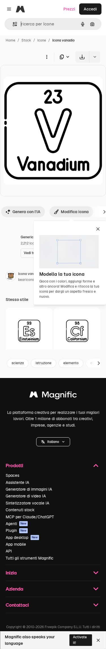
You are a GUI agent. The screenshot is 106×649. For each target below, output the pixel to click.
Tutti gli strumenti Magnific (29, 558)
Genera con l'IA (26, 211)
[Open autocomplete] (12, 24)
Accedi (90, 9)
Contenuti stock (20, 509)
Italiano (53, 442)
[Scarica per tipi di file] (64, 57)
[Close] (98, 640)
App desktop (22, 537)
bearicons (26, 279)
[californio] (77, 330)
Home (10, 40)
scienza (18, 363)
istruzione (43, 363)
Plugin (16, 530)
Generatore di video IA (26, 496)
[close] (98, 229)
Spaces (12, 475)
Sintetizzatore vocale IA (27, 503)
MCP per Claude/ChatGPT (30, 516)
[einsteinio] (29, 330)
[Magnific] (53, 396)
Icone (41, 40)
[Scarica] (82, 57)
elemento (71, 363)
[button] (53, 441)
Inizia (11, 573)
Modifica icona (75, 211)
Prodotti (14, 465)
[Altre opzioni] (46, 56)
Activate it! (80, 640)
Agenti (16, 523)
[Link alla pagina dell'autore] (11, 277)
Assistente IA (17, 482)
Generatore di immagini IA (29, 489)
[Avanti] (99, 363)
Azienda (14, 589)
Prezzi (69, 9)
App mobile (16, 544)
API (9, 551)
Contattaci (17, 605)
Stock (26, 40)
